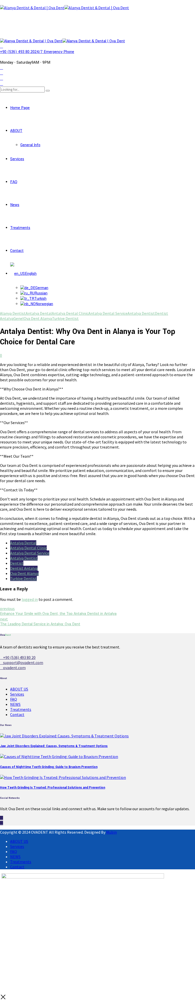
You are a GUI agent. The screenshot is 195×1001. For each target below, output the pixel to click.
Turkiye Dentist (65, 318)
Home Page (20, 108)
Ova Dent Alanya (38, 318)
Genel (18, 318)
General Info (30, 145)
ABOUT (16, 130)
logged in (30, 599)
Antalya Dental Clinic (70, 313)
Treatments (20, 228)
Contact (17, 250)
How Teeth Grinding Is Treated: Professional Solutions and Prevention (52, 788)
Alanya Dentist (13, 313)
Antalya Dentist (141, 313)
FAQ (13, 182)
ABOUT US (19, 689)
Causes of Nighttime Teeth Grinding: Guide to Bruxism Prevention (49, 767)
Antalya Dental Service (107, 313)
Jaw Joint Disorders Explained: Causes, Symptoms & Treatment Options (54, 746)
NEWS (15, 704)
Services (17, 159)
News (14, 205)
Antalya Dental (39, 313)
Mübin (111, 832)
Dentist (16, 563)
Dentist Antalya (24, 568)
